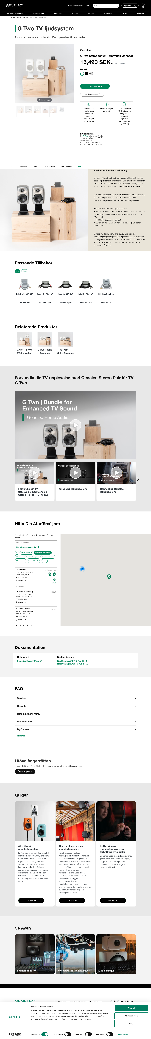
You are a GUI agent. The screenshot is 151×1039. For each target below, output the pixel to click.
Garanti (21, 706)
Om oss (124, 13)
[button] (109, 577)
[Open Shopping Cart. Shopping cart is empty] (143, 6)
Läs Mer (30, 900)
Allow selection (131, 1016)
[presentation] (138, 479)
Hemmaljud (58, 13)
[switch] (67, 1034)
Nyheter (91, 13)
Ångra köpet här (25, 772)
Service (21, 698)
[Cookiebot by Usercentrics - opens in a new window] (15, 1034)
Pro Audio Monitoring (15, 13)
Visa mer (21, 736)
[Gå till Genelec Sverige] (14, 5)
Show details (122, 1034)
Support (75, 13)
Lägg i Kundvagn (95, 86)
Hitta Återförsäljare (75, 5)
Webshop (140, 13)
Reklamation (24, 721)
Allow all (131, 1008)
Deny (131, 1023)
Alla (17, 271)
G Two (85, 136)
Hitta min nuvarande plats (26, 547)
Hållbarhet (108, 13)
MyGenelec (128, 5)
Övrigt (24, 271)
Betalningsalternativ (28, 713)
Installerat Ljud (38, 13)
